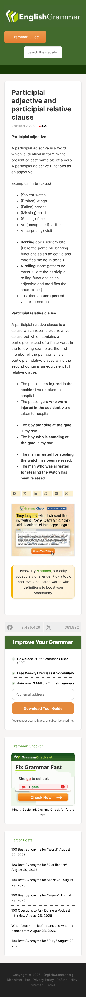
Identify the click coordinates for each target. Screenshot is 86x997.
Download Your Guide (43, 708)
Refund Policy (67, 980)
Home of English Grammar (43, 16)
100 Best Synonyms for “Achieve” (36, 880)
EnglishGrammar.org (58, 975)
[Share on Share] (15, 493)
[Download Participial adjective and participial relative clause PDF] (43, 126)
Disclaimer (14, 980)
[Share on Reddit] (47, 493)
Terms (50, 985)
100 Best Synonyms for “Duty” (34, 941)
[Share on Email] (57, 493)
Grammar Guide (25, 37)
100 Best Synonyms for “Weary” (35, 895)
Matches (43, 571)
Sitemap (37, 985)
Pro (27, 980)
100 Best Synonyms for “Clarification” (39, 865)
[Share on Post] (26, 493)
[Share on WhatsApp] (68, 493)
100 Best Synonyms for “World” (34, 849)
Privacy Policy (43, 980)
